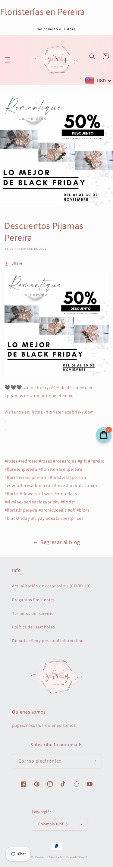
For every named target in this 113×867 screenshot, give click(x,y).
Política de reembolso (33, 627)
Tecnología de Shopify (74, 857)
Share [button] (17, 263)
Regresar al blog (60, 542)
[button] (7, 60)
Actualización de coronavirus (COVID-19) (51, 586)
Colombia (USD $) (53, 824)
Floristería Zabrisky (47, 857)
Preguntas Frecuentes (33, 600)
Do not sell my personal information (48, 641)
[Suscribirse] (94, 761)
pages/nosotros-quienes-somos (44, 725)
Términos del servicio (33, 614)
